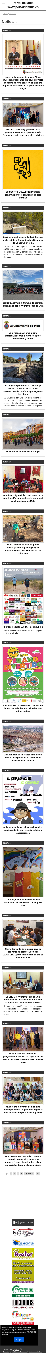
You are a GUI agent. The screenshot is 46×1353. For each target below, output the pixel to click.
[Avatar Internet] (23, 1282)
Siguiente (28, 1174)
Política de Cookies (35, 1352)
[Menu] (2, 4)
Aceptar (19, 1339)
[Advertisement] (19, 1201)
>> (38, 1174)
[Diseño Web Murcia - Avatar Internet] (21, 1350)
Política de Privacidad (20, 1352)
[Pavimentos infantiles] (23, 1297)
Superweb (16, 1350)
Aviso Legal (7, 1352)
